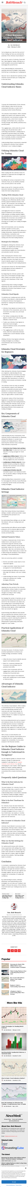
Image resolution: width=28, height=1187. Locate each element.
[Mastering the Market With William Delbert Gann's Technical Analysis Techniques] (5, 965)
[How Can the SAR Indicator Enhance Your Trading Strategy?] (5, 979)
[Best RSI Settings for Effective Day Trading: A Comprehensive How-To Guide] (14, 1092)
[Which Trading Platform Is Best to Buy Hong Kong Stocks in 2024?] (5, 972)
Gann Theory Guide (6, 1160)
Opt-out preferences (10, 1185)
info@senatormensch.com (11, 1136)
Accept (14, 1182)
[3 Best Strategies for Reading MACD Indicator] (14, 1015)
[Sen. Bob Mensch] (14, 906)
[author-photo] (2, 1030)
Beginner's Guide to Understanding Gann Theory (17, 985)
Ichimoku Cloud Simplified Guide (14, 32)
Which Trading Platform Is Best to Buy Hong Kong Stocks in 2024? (18, 972)
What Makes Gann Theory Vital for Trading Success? (19, 896)
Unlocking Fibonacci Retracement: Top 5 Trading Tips (7, 896)
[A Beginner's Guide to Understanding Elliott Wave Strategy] (5, 992)
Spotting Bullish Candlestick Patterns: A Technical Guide (13, 1053)
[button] (26, 1168)
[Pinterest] (15, 950)
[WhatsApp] (19, 950)
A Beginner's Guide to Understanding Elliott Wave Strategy (17, 992)
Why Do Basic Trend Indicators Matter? (13, 1078)
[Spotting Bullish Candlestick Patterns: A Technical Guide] (14, 1041)
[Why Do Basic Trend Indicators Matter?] (14, 1067)
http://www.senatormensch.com (14, 914)
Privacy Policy (19, 1185)
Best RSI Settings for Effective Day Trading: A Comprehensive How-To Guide (13, 1103)
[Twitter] (12, 950)
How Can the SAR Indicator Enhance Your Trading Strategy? (17, 979)
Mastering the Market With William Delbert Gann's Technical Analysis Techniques (18, 966)
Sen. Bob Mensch (15, 45)
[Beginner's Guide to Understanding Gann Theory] (5, 986)
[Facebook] (8, 950)
